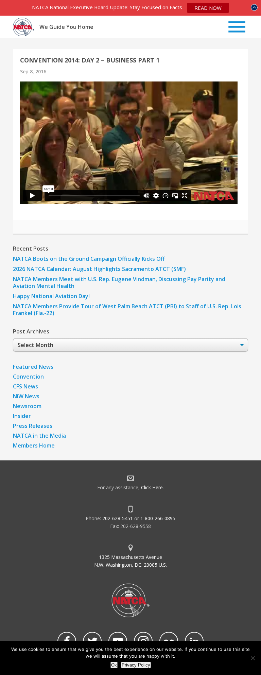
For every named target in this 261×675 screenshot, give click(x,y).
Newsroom (27, 406)
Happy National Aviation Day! (51, 296)
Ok (114, 665)
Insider (22, 416)
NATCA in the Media (39, 435)
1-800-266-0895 (157, 518)
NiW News (26, 396)
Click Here (152, 487)
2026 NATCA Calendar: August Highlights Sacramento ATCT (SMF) (99, 269)
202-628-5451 (117, 518)
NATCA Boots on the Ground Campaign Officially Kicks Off (89, 258)
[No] (252, 658)
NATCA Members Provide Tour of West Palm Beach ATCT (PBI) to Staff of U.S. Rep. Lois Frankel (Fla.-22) (127, 310)
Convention (28, 376)
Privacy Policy (136, 665)
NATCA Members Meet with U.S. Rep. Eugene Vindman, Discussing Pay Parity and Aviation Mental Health (119, 282)
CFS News (25, 386)
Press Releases (32, 426)
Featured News (33, 366)
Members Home (34, 445)
